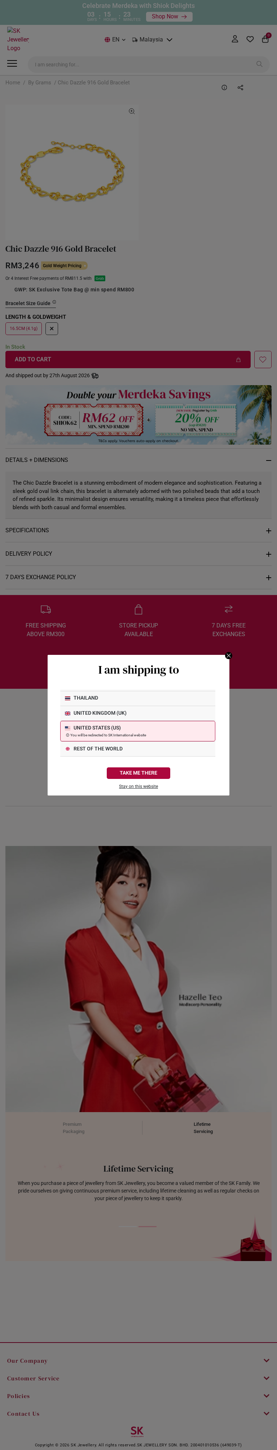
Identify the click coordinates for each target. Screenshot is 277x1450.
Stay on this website (138, 786)
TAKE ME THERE (138, 773)
